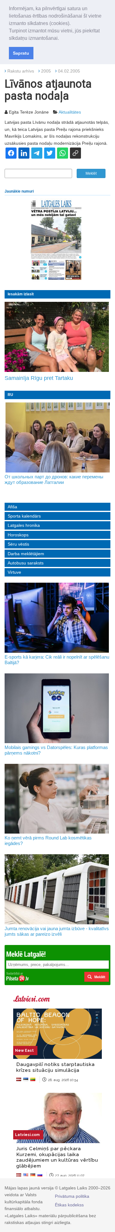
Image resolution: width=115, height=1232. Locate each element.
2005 (46, 71)
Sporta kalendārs (24, 516)
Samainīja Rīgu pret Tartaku (39, 378)
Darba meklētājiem (26, 553)
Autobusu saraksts (26, 562)
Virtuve (14, 572)
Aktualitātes (70, 112)
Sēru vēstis (18, 544)
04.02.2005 (69, 71)
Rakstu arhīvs (20, 71)
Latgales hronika (24, 525)
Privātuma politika (72, 1196)
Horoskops (18, 534)
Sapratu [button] (21, 53)
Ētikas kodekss (69, 1204)
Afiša (12, 506)
